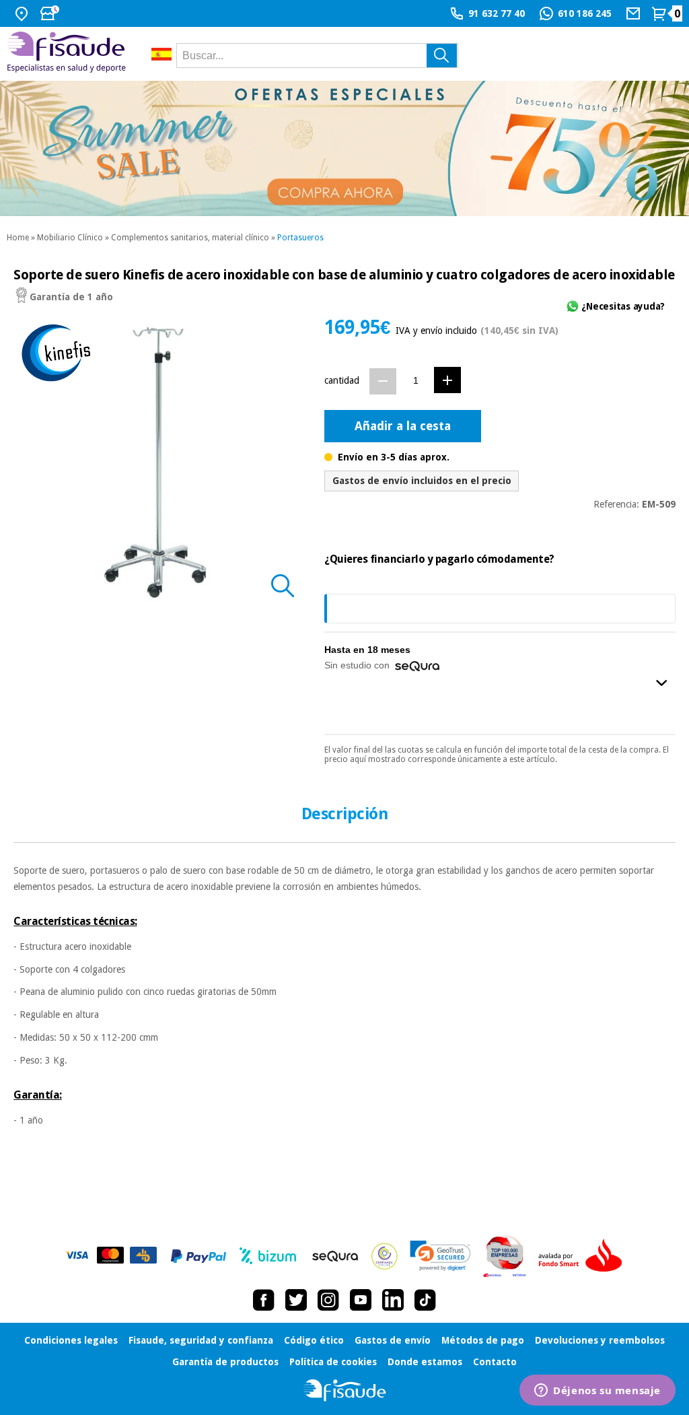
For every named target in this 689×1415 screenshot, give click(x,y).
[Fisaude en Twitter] (296, 1300)
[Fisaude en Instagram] (328, 1300)
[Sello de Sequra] (335, 1256)
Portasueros (300, 237)
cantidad (341, 380)
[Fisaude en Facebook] (264, 1300)
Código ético (314, 1340)
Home (18, 237)
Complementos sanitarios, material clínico (190, 237)
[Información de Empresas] (505, 1256)
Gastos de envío (393, 1340)
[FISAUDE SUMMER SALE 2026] (344, 148)
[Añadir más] (447, 380)
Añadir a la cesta (403, 426)
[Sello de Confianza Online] (384, 1256)
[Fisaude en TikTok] (425, 1300)
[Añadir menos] (382, 381)
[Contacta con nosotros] (635, 13)
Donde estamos (425, 1361)
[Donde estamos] (23, 13)
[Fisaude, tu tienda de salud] (69, 54)
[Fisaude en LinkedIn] (393, 1300)
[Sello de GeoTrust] (440, 1256)
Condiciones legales (71, 1340)
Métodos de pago (482, 1340)
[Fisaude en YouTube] (360, 1300)
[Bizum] (268, 1256)
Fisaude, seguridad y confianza (201, 1340)
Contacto (495, 1361)
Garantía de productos (225, 1361)
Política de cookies (333, 1361)
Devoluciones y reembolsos (600, 1340)
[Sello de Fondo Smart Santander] (583, 1256)
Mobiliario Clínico (70, 237)
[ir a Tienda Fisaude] (345, 1390)
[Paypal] (198, 1256)
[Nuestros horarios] (51, 13)
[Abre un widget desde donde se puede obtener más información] (597, 1391)
